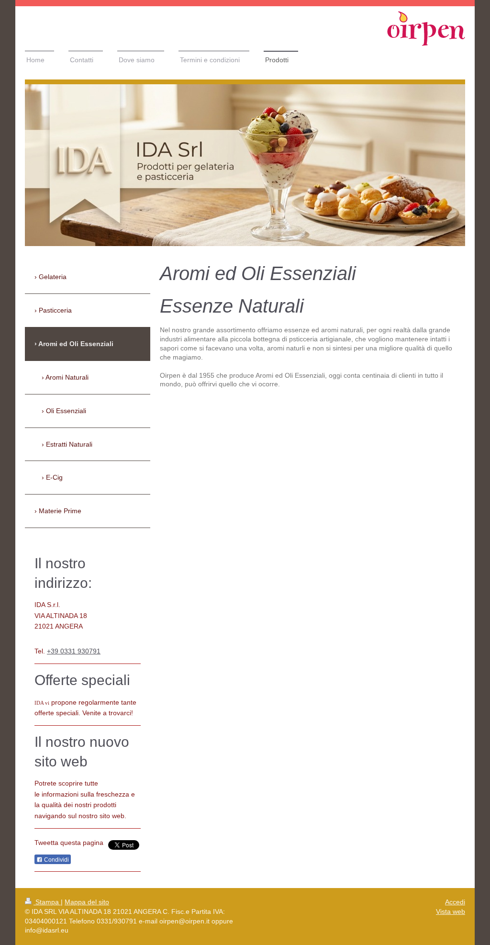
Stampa (47, 902)
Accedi (455, 902)
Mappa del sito (87, 902)
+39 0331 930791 (73, 651)
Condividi (56, 859)
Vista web (450, 911)
